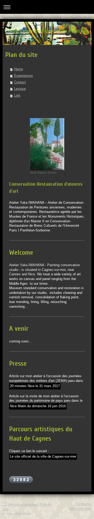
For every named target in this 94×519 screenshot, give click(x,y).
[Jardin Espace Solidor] (47, 144)
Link (17, 95)
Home (18, 69)
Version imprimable (22, 504)
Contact (20, 82)
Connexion (83, 504)
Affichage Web (80, 509)
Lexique (20, 89)
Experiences (23, 76)
